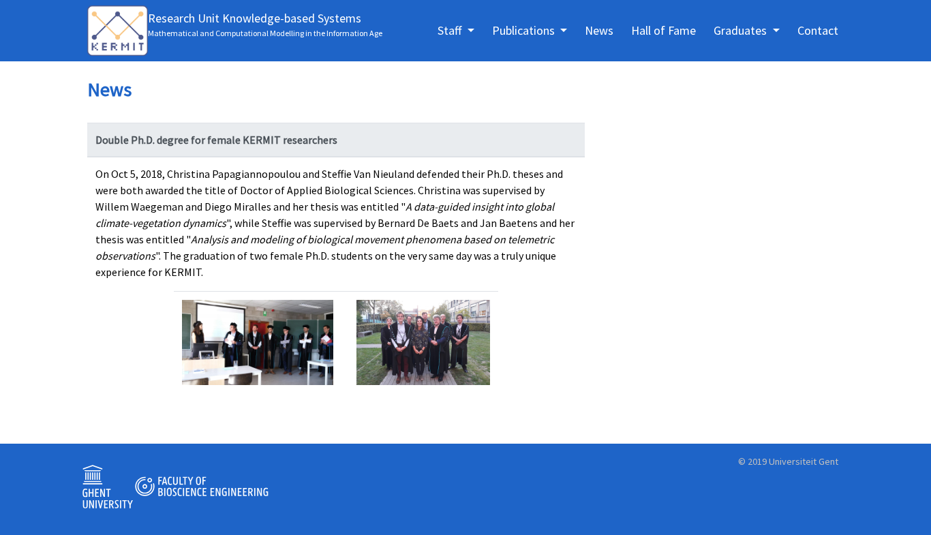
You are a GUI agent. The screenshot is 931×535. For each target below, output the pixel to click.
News (599, 30)
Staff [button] (451, 30)
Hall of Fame (663, 30)
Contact (817, 30)
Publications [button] (525, 30)
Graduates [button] (741, 30)
